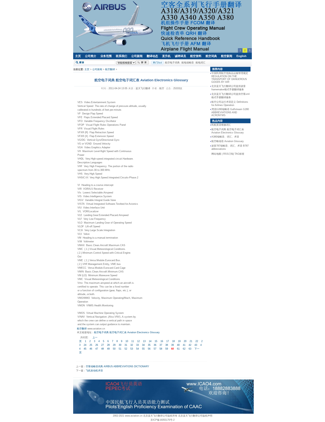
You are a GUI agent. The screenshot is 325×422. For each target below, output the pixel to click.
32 (131, 345)
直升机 (166, 56)
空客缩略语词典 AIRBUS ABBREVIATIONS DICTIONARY (117, 366)
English (241, 56)
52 (126, 348)
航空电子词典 (172, 62)
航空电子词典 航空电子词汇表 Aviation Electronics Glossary (127, 332)
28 (108, 345)
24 (85, 345)
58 (160, 348)
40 (178, 345)
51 (120, 348)
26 (96, 345)
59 (166, 348)
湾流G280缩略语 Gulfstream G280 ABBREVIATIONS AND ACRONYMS (230, 112)
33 (137, 345)
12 (138, 341)
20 (185, 341)
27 (102, 345)
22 (196, 341)
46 (91, 348)
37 (160, 345)
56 (149, 348)
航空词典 (211, 56)
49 (108, 348)
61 (178, 348)
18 (173, 341)
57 (155, 348)
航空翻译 (110, 69)
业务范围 (106, 56)
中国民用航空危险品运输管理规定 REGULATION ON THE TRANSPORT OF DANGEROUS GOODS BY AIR (229, 77)
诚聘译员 (180, 56)
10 (126, 341)
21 (191, 341)
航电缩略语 (187, 62)
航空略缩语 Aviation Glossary (227, 141)
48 (102, 348)
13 (144, 341)
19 (179, 341)
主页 (78, 56)
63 (190, 348)
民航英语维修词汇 (221, 124)
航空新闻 (226, 56)
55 (143, 348)
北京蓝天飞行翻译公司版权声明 (195, 415)
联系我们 (121, 56)
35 (149, 345)
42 (190, 345)
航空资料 (195, 56)
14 (150, 341)
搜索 (142, 62)
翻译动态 (152, 56)
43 (195, 345)
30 (120, 345)
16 (161, 341)
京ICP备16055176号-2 (162, 419)
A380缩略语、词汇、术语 (225, 136)
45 (85, 348)
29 (114, 345)
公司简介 (90, 56)
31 (126, 345)
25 (91, 345)
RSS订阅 (228, 153)
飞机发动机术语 (94, 370)
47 (96, 348)
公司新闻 (137, 56)
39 (172, 345)
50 (114, 348)
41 (184, 345)
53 (131, 348)
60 (172, 348)
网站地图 (216, 153)
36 (155, 345)
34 (143, 345)
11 (132, 341)
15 (156, 341)
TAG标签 (239, 153)
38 (166, 345)
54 (137, 348)
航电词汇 (200, 62)
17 (167, 341)
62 (184, 348)
